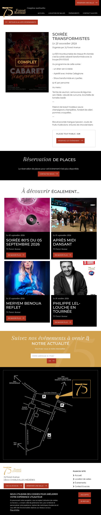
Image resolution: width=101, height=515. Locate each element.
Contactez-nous (47, 174)
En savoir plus (14, 255)
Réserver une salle (85, 3)
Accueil (41, 13)
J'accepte (85, 495)
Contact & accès (90, 13)
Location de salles (56, 13)
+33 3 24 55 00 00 (12, 486)
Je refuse (85, 501)
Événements (74, 13)
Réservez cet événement (68, 141)
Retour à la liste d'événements (22, 22)
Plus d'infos (14, 510)
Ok (50, 361)
